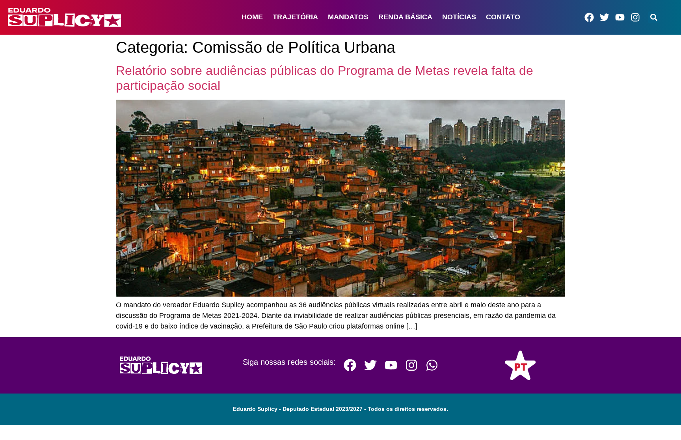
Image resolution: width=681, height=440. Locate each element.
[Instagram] (635, 17)
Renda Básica (405, 17)
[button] (654, 17)
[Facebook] (589, 17)
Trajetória (295, 17)
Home (252, 17)
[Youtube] (620, 17)
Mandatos (348, 17)
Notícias (459, 17)
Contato (503, 17)
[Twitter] (604, 17)
